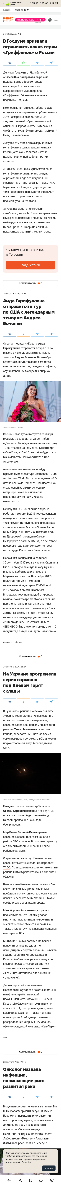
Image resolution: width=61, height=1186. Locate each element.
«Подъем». (22, 100)
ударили (27, 989)
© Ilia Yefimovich (15, 800)
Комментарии (30, 283)
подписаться (30, 265)
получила (9, 580)
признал (31, 810)
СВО (5, 1038)
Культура (7, 642)
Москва (19, 10)
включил (30, 626)
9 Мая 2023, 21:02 (12, 33)
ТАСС (6, 867)
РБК (29, 734)
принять (49, 1168)
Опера (18, 642)
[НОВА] (29, 19)
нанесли (8, 945)
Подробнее (27, 1162)
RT (49, 1143)
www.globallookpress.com (39, 800)
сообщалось (11, 902)
